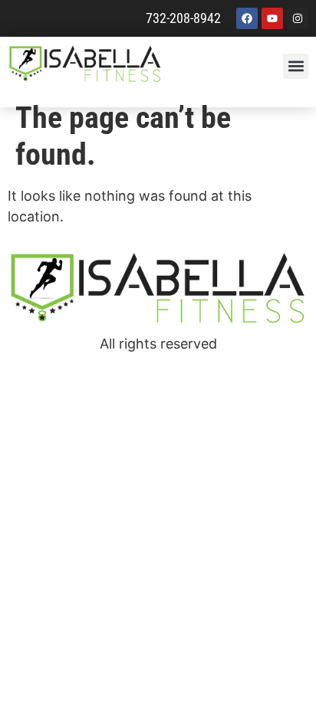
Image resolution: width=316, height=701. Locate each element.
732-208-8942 (183, 18)
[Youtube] (272, 18)
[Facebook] (247, 18)
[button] (295, 66)
